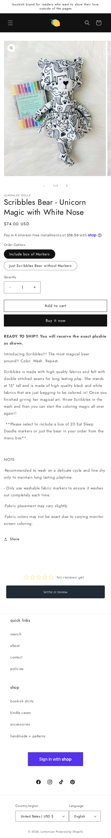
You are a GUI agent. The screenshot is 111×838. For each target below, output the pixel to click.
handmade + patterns (27, 736)
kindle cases (20, 712)
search (15, 634)
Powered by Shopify (69, 832)
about (15, 645)
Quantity (10, 277)
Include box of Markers (29, 254)
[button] (10, 23)
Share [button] (14, 539)
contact (16, 657)
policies (17, 668)
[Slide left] (44, 185)
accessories (20, 724)
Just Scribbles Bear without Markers (40, 265)
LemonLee (48, 832)
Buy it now (56, 320)
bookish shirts (22, 701)
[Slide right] (67, 185)
